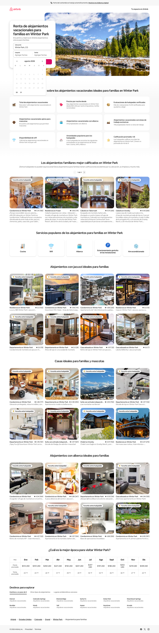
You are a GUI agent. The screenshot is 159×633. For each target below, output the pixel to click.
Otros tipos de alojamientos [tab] (40, 592)
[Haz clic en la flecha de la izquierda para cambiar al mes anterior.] (17, 61)
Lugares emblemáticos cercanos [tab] (65, 592)
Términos (38, 629)
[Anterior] (75, 172)
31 (21, 92)
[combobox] (32, 47)
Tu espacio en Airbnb (139, 9)
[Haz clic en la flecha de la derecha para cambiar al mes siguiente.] (42, 61)
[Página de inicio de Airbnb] (15, 9)
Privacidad (28, 629)
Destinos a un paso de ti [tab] (18, 592)
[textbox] (23, 55)
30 (17, 92)
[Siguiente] (84, 172)
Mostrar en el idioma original (98, 3)
